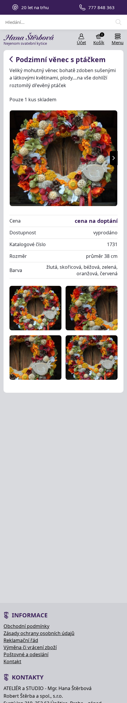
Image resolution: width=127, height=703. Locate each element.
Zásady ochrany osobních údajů (39, 633)
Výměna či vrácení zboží (30, 647)
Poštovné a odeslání (26, 654)
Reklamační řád (21, 640)
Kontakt (12, 661)
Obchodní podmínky (26, 626)
